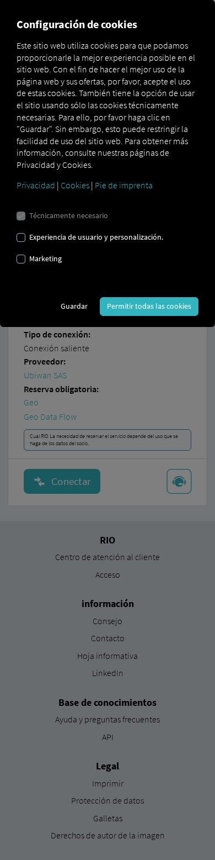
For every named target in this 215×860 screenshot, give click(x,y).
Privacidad (36, 185)
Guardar (74, 306)
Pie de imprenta (124, 185)
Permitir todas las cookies (149, 306)
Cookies (75, 185)
